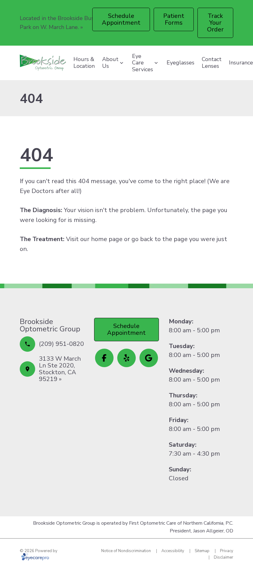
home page (106, 239)
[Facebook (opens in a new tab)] (104, 358)
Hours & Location (84, 62)
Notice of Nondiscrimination (126, 551)
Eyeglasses (180, 62)
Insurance (241, 62)
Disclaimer (223, 557)
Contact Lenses (212, 62)
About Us (110, 62)
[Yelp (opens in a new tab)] (126, 358)
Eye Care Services (142, 62)
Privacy (226, 551)
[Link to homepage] (43, 63)
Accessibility (172, 551)
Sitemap (202, 551)
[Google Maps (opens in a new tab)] (148, 358)
